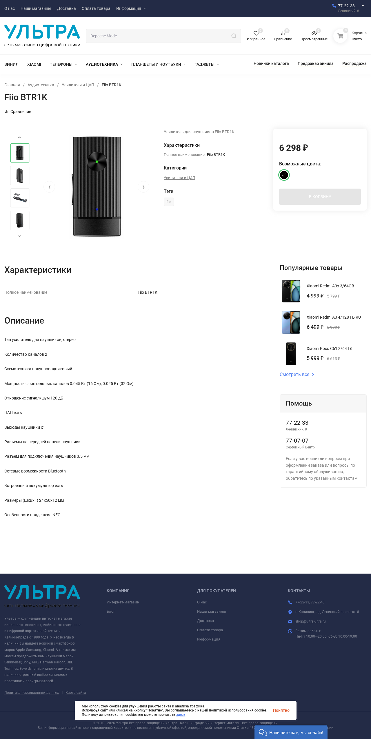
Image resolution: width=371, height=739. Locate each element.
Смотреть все (294, 374)
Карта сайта (76, 693)
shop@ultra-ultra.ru (310, 621)
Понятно (281, 710)
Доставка (205, 620)
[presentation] (49, 187)
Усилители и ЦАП (78, 85)
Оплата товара (210, 630)
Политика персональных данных (31, 693)
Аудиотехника (41, 85)
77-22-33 (346, 5)
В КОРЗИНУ (320, 196)
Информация (208, 639)
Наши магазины (211, 611)
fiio (168, 202)
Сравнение (20, 111)
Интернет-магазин (123, 602)
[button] (291, 732)
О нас (202, 602)
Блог (111, 611)
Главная (12, 85)
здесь (181, 715)
